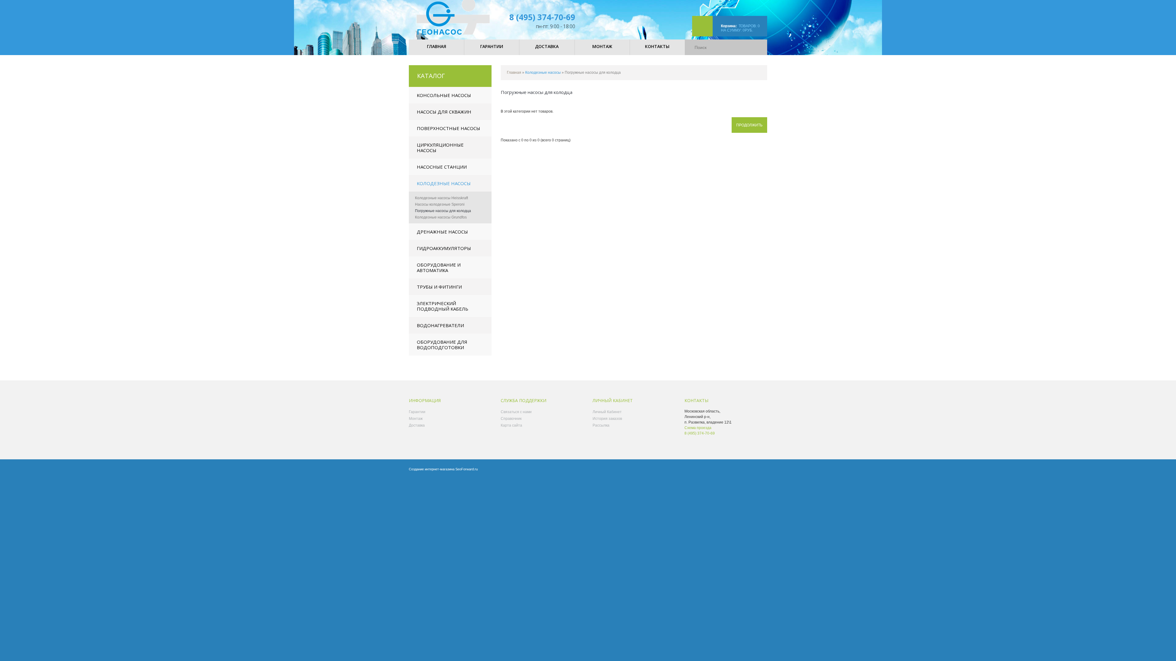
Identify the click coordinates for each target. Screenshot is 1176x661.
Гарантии (417, 412)
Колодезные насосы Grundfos (441, 217)
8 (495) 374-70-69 (542, 17)
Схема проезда (697, 428)
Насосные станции (442, 167)
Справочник (511, 418)
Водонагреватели (440, 325)
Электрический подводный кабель (442, 306)
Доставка (417, 425)
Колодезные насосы (444, 183)
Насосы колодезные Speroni (440, 204)
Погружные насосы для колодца (443, 211)
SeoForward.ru (466, 469)
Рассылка (601, 425)
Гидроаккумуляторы (444, 248)
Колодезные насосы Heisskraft (441, 198)
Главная (514, 72)
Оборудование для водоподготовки (442, 344)
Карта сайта (511, 425)
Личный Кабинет (607, 412)
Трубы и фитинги (439, 287)
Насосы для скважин (444, 112)
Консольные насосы (444, 95)
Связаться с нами (516, 412)
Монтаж (416, 418)
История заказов (607, 418)
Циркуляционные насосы (440, 147)
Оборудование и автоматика (439, 267)
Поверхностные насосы (448, 128)
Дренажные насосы (442, 232)
